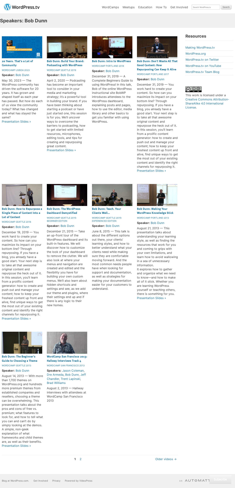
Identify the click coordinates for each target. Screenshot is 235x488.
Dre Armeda (55, 374)
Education (145, 7)
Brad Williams (56, 383)
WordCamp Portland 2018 (108, 66)
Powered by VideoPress (78, 480)
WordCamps (110, 7)
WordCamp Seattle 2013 (16, 365)
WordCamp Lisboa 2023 (16, 70)
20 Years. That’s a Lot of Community (17, 63)
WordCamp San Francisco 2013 (66, 365)
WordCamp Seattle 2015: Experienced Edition (107, 219)
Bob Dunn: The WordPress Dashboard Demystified (63, 211)
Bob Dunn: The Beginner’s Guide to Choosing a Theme (19, 358)
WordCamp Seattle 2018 (16, 221)
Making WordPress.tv (200, 47)
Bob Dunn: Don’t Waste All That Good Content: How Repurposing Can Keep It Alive (157, 65)
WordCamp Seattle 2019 (61, 70)
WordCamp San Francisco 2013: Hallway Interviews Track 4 (67, 358)
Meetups (129, 7)
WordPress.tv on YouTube (203, 66)
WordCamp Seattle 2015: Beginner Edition (62, 219)
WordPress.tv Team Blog (202, 72)
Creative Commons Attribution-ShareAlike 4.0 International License (207, 103)
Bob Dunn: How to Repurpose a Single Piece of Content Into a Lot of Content (22, 213)
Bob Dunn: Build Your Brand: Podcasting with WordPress (65, 63)
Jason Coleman (73, 370)
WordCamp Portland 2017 (153, 74)
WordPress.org (195, 53)
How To (161, 7)
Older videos (166, 459)
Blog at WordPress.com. (15, 480)
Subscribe (220, 479)
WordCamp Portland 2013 (153, 217)
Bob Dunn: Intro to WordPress (111, 61)
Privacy (56, 480)
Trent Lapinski (70, 379)
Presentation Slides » (16, 121)
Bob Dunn (22, 75)
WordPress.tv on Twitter (202, 59)
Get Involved (179, 7)
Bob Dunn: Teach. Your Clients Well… (106, 211)
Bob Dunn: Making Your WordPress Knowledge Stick (155, 211)
